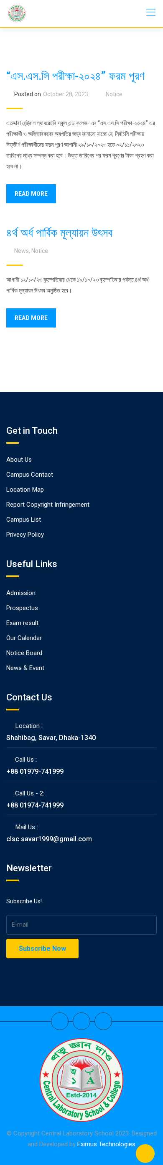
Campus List (23, 519)
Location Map (25, 489)
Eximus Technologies (106, 1144)
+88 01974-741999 (35, 805)
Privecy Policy (25, 534)
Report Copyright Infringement (47, 504)
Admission (21, 593)
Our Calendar (24, 638)
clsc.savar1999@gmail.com (49, 839)
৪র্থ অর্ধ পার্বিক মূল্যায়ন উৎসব (59, 233)
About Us (19, 459)
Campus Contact (29, 474)
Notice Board (24, 653)
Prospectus (22, 608)
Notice (114, 94)
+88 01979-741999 (35, 771)
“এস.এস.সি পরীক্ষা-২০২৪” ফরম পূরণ (75, 76)
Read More (31, 193)
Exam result (22, 623)
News (21, 251)
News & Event (25, 668)
